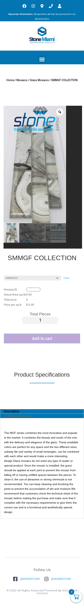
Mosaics (22, 80)
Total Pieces (40, 314)
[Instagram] (33, 6)
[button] (42, 59)
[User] (59, 6)
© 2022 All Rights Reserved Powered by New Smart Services (42, 592)
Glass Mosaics (39, 80)
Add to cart (42, 338)
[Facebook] (24, 6)
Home (10, 80)
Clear (66, 278)
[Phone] (51, 6)
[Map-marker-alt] (42, 6)
